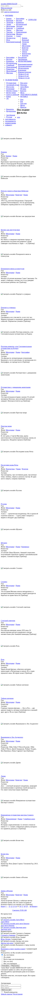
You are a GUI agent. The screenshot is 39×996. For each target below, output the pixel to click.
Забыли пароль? (7, 994)
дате (18, 117)
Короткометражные (25, 64)
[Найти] (22, 6)
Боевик (9, 18)
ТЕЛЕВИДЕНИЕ (11, 80)
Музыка (23, 89)
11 (9, 906)
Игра (8, 40)
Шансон (23, 107)
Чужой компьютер (10, 992)
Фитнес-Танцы (11, 91)
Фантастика (10, 34)
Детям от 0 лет (23, 74)
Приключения (21, 32)
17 (22, 906)
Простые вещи (6, 426)
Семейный (20, 28)
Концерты (10, 109)
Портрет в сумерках (8, 307)
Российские (22, 57)
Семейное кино (29, 819)
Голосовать (5, 966)
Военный (9, 20)
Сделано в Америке (8, 935)
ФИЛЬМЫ (9, 15)
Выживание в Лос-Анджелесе (12, 737)
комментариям (10, 123)
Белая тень (5, 854)
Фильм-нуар (10, 38)
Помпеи (4, 152)
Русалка (4, 504)
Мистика (19, 30)
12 (11, 906)
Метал (22, 105)
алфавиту (8, 125)
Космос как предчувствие (10, 230)
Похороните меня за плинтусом (12, 269)
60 (31, 906)
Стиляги (4, 582)
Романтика (10, 69)
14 (16, 906)
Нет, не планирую (10, 963)
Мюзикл (19, 34)
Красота (23, 91)
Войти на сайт (6, 990)
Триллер (9, 32)
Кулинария (10, 89)
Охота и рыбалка (12, 94)
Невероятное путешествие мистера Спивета (17, 815)
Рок (21, 101)
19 (27, 906)
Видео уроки (11, 93)
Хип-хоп (23, 103)
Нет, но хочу (8, 961)
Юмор (8, 96)
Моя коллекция (6, 8)
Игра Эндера (5, 939)
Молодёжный (11, 71)
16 (20, 906)
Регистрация (17, 994)
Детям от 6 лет (23, 76)
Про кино (23, 83)
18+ (7, 98)
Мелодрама (10, 26)
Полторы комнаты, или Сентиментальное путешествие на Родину (16, 347)
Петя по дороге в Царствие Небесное (14, 191)
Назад (3, 906)
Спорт (18, 36)
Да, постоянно (8, 955)
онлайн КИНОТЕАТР (9, 4)
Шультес (4, 543)
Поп (21, 99)
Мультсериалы (23, 68)
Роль (2, 659)
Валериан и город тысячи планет (13, 949)
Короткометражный (13, 42)
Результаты (15, 966)
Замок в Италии (7, 891)
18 (24, 906)
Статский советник (8, 621)
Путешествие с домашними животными (16, 387)
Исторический (21, 24)
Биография (20, 18)
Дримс (3, 776)
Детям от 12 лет (24, 78)
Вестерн (19, 20)
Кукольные (22, 70)
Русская (9, 117)
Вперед (34, 906)
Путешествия (11, 83)
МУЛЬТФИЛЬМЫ (25, 61)
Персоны (23, 85)
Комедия (9, 28)
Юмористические (24, 72)
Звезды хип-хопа (7, 943)
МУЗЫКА (24, 96)
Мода (22, 93)
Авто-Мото (24, 87)
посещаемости (10, 121)
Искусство (10, 87)
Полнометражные (24, 66)
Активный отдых (12, 85)
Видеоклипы (11, 111)
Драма (8, 24)
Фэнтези (9, 36)
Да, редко (7, 957)
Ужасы (8, 30)
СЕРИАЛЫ (32, 20)
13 (14, 906)
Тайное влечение (7, 698)
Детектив (9, 22)
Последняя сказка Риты (9, 465)
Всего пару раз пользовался (13, 959)
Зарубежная (10, 115)
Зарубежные (22, 59)
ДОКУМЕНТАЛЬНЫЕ (28, 94)
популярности (10, 119)
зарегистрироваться (11, 12)
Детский (19, 26)
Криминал (20, 22)
